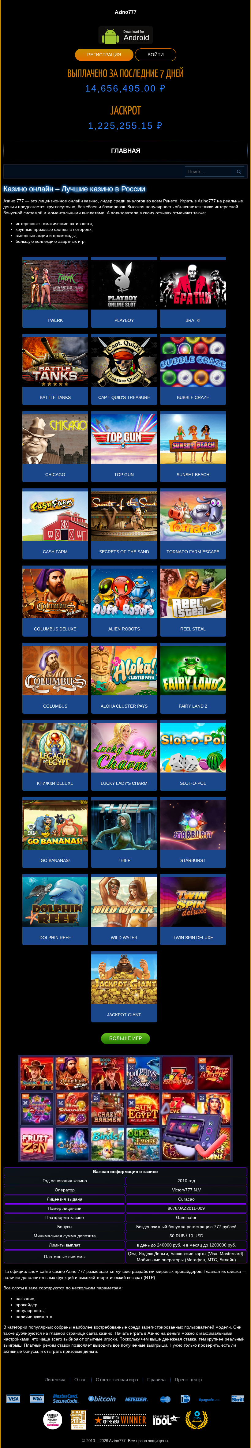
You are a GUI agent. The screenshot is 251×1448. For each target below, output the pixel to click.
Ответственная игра (117, 1379)
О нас (80, 1379)
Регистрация (104, 54)
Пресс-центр (188, 1379)
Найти (239, 171)
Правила (156, 1379)
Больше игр (125, 1038)
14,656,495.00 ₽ (125, 88)
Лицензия (55, 1379)
